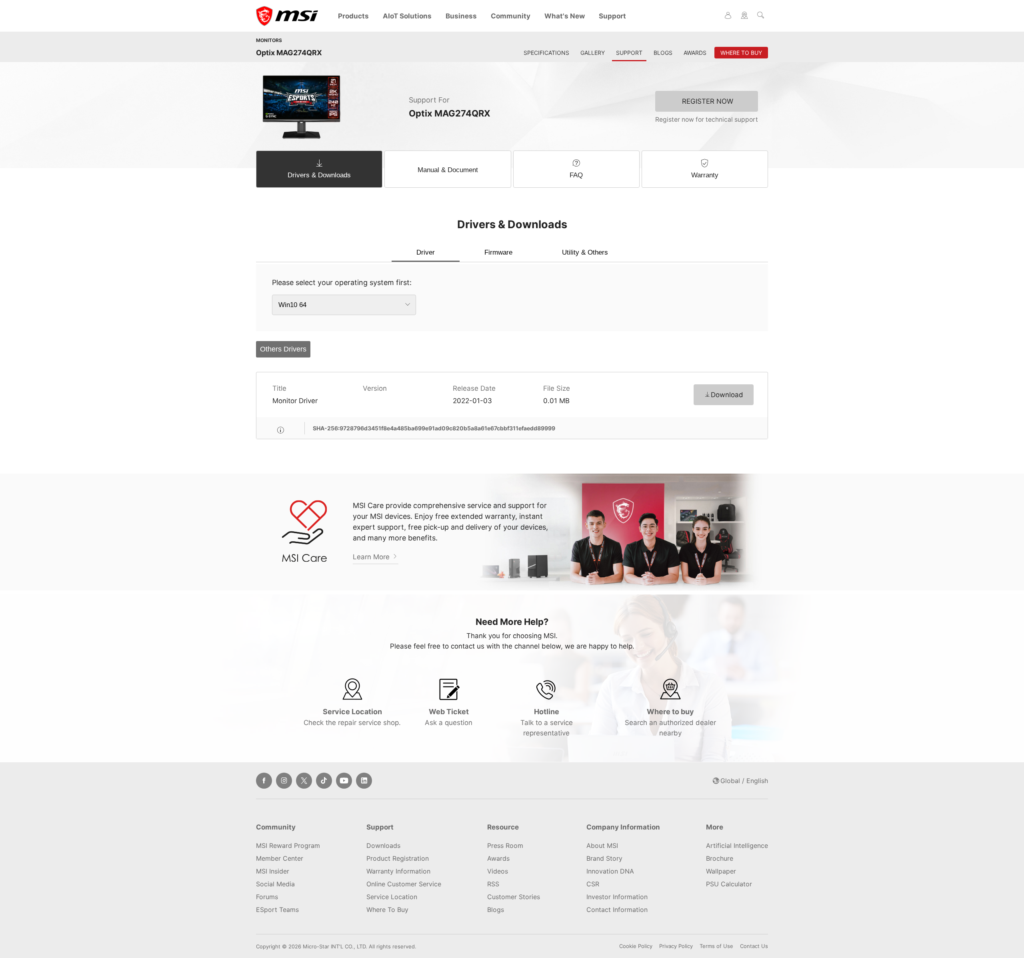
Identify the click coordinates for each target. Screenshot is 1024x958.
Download (727, 395)
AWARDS (695, 52)
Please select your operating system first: (342, 282)
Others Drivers (283, 349)
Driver (425, 252)
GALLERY (592, 52)
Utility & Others (585, 252)
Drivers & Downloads (319, 175)
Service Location (352, 717)
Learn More (372, 557)
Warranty (704, 175)
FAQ (576, 175)
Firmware (498, 252)
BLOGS (663, 52)
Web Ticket (448, 717)
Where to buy (670, 722)
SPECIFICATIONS (546, 52)
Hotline (546, 722)
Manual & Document (448, 170)
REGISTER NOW (707, 101)
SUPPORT (629, 52)
